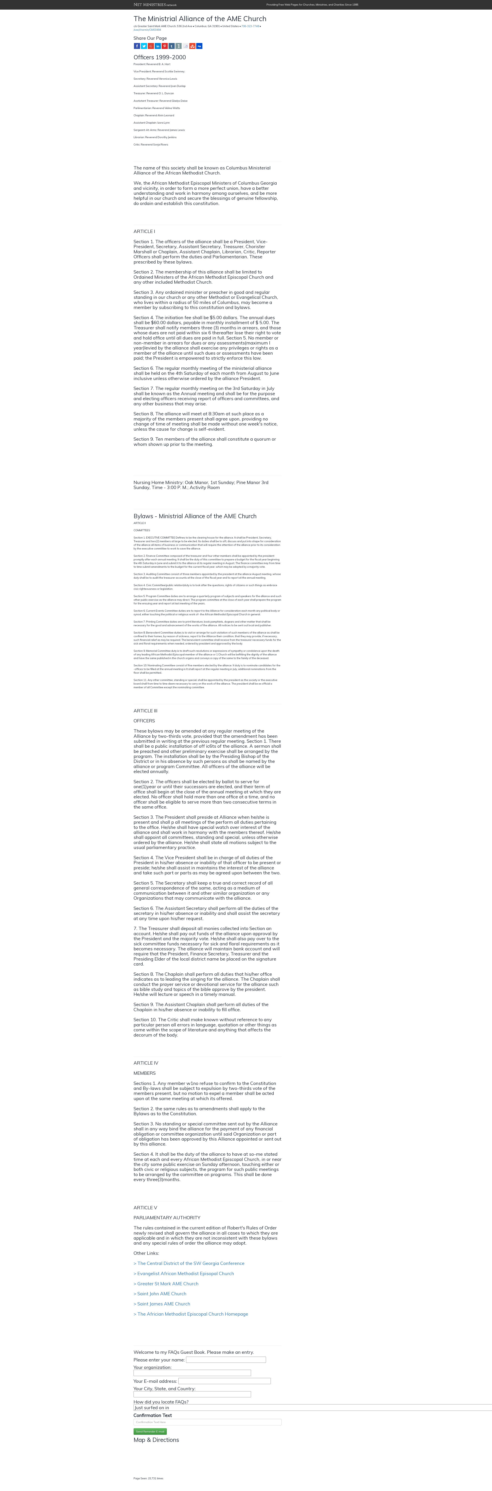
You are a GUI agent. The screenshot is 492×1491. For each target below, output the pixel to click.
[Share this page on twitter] (144, 46)
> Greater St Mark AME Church (166, 1283)
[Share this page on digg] (199, 46)
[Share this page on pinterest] (165, 46)
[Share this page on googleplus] (151, 46)
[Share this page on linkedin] (158, 46)
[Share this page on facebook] (137, 46)
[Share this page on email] (185, 46)
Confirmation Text (153, 1415)
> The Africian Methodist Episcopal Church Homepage (191, 1314)
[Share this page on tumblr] (172, 46)
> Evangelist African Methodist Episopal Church (184, 1273)
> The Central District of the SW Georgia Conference (189, 1263)
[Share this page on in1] (178, 46)
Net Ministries (150, 4)
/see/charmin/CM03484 (147, 29)
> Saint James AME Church (162, 1304)
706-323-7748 (250, 26)
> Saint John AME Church (160, 1293)
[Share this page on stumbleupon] (192, 46)
